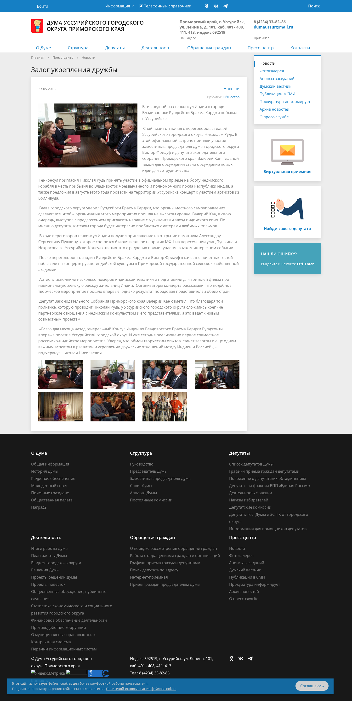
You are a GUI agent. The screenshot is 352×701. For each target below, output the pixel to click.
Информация (117, 6)
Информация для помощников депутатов (268, 528)
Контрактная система (51, 641)
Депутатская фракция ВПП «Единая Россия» (269, 485)
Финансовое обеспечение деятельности (69, 620)
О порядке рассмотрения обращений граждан (173, 548)
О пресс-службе (274, 117)
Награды (39, 507)
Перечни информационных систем (64, 649)
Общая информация (50, 464)
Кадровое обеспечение (53, 478)
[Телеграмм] (226, 6)
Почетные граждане (50, 492)
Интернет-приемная (149, 577)
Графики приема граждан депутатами (264, 471)
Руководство (141, 464)
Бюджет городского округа (56, 562)
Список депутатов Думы (251, 464)
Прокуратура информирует (285, 101)
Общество (231, 97)
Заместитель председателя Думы (160, 478)
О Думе (43, 48)
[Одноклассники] (207, 6)
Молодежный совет (49, 485)
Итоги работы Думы (49, 548)
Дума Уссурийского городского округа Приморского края (95, 25)
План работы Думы (49, 555)
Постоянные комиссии (151, 500)
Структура (78, 48)
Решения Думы (45, 570)
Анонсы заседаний (277, 78)
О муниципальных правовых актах (63, 634)
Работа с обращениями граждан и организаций (175, 555)
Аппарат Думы (143, 492)
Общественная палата (52, 500)
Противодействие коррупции (58, 627)
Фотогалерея (272, 71)
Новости (88, 57)
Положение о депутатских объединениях (267, 478)
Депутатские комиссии (250, 507)
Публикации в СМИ (277, 94)
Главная (37, 57)
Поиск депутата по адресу (154, 570)
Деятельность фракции (250, 492)
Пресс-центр (261, 48)
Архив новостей (274, 109)
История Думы (44, 471)
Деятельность (156, 48)
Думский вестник (275, 86)
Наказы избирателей (248, 500)
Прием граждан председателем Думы (165, 584)
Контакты (300, 48)
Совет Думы (141, 485)
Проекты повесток (48, 584)
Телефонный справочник (167, 6)
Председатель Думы (148, 471)
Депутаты (115, 48)
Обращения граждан (209, 48)
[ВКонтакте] (217, 6)
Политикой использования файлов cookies (141, 688)
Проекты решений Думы (54, 577)
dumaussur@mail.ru (273, 27)
